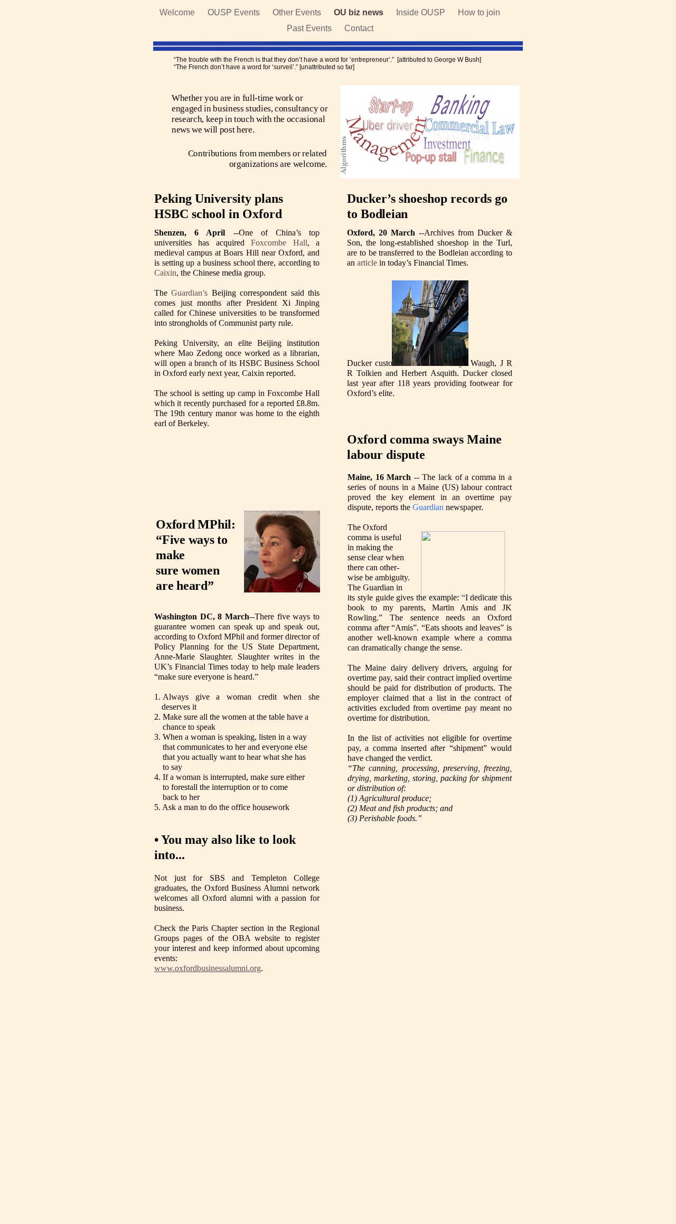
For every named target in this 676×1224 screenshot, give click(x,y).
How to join (479, 12)
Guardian (428, 507)
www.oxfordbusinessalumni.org (207, 968)
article (367, 262)
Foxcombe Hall (279, 242)
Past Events (310, 28)
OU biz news (360, 12)
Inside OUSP (421, 12)
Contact (358, 28)
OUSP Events (235, 12)
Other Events (298, 12)
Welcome (178, 12)
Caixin (165, 272)
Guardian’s (189, 292)
